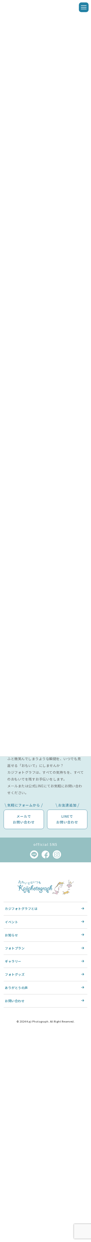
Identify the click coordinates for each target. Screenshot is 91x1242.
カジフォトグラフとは (21, 908)
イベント (11, 922)
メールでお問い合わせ (24, 819)
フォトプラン (15, 948)
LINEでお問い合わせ (67, 819)
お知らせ (11, 935)
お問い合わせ (15, 1001)
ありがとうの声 (16, 987)
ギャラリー (13, 961)
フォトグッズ (15, 974)
